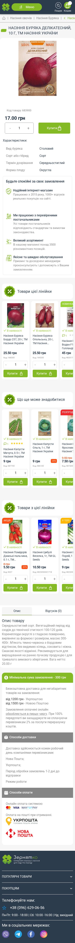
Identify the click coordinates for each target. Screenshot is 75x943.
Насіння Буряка (47, 18)
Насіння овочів (21, 18)
